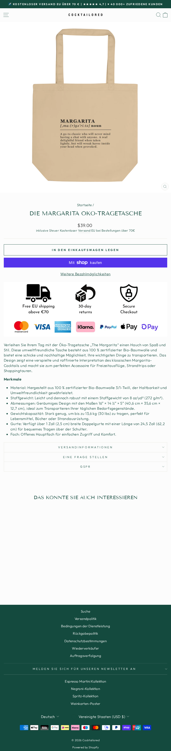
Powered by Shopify (85, 747)
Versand (84, 230)
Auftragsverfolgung (85, 656)
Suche (85, 611)
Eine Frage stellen (85, 457)
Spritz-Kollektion (85, 696)
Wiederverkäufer (85, 648)
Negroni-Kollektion (85, 689)
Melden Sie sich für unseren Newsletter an (84, 669)
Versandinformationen (85, 447)
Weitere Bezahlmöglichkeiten (85, 274)
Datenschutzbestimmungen (85, 641)
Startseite (84, 205)
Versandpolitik (86, 619)
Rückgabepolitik (85, 633)
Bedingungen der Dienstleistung (85, 626)
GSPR (85, 466)
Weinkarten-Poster (85, 704)
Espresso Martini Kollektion (85, 681)
